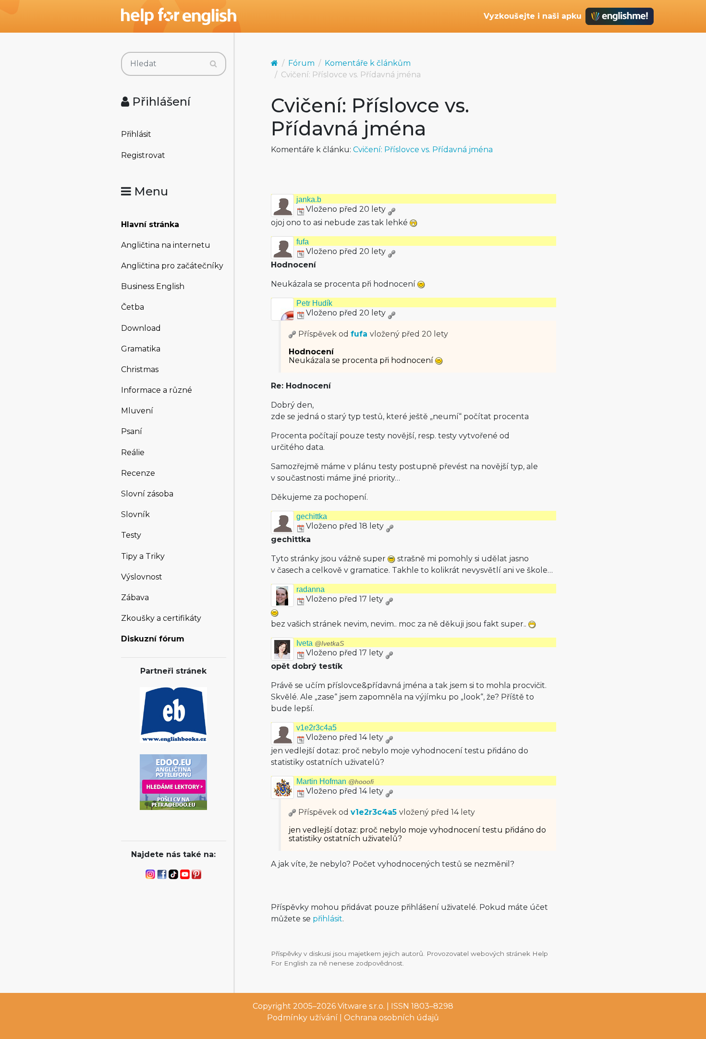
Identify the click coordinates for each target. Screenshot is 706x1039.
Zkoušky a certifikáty (161, 618)
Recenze (138, 473)
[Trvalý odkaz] (391, 209)
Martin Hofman (335, 781)
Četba (132, 307)
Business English (152, 286)
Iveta (320, 643)
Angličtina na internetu (165, 245)
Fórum (301, 63)
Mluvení (137, 410)
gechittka (311, 516)
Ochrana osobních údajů (391, 1017)
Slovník (135, 514)
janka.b (308, 199)
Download (141, 328)
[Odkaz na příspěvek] (292, 333)
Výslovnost (141, 576)
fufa (302, 242)
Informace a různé (156, 390)
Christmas (139, 369)
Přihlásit (136, 134)
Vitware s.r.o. (361, 1006)
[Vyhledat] (213, 63)
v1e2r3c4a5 (316, 728)
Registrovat (143, 155)
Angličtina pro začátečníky (172, 265)
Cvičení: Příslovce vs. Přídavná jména (423, 149)
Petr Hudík (314, 303)
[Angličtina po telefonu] (173, 781)
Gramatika (140, 348)
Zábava (135, 597)
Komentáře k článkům (368, 63)
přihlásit (327, 918)
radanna (310, 589)
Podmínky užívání (302, 1017)
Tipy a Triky (143, 556)
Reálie (133, 452)
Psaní (131, 431)
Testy (131, 535)
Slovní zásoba (147, 493)
